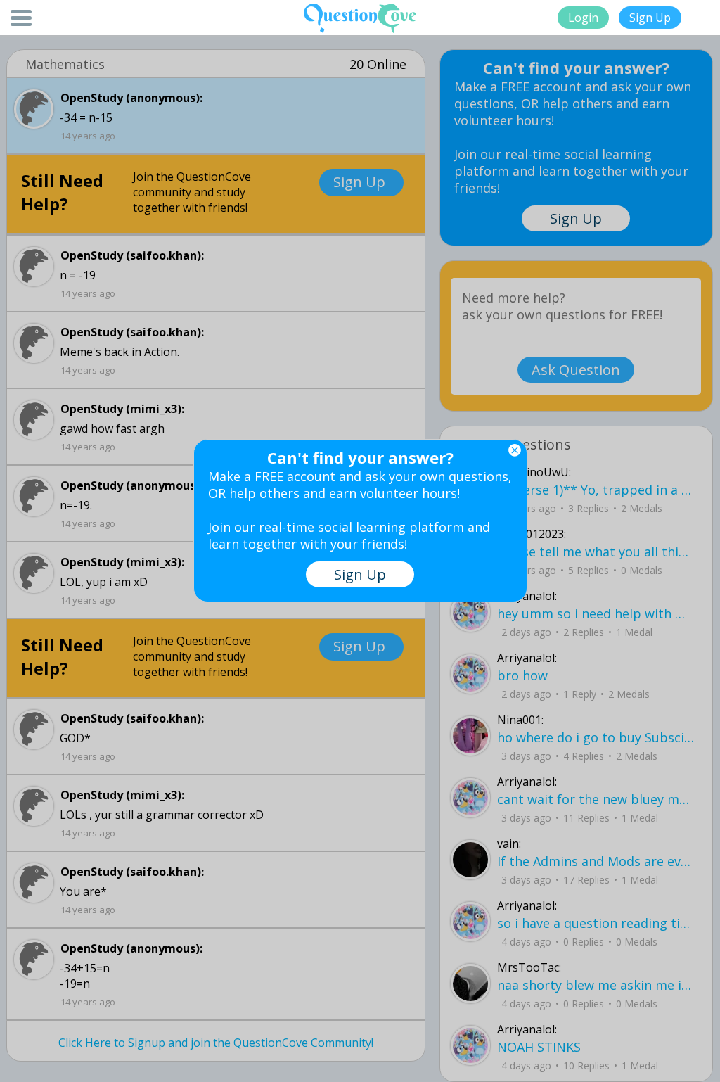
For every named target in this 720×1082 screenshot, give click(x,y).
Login (583, 17)
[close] (515, 450)
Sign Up (650, 17)
